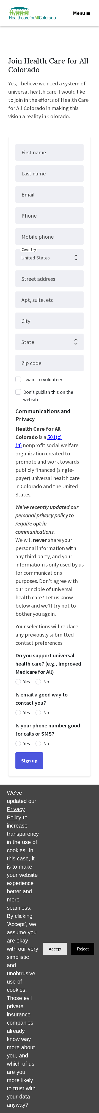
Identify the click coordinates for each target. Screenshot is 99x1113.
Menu (79, 13)
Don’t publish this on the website (48, 396)
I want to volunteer (42, 379)
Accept (55, 949)
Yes (26, 681)
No (46, 681)
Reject (83, 949)
